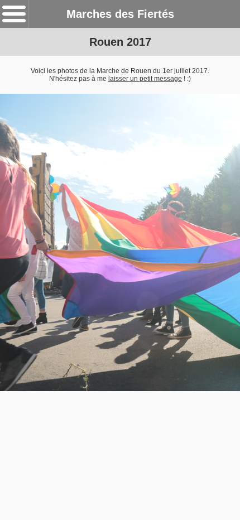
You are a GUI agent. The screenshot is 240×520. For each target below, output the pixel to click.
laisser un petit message (145, 79)
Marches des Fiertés (120, 14)
